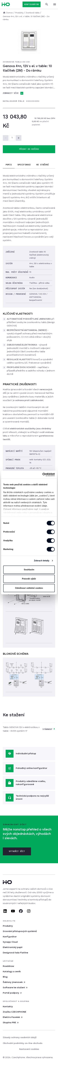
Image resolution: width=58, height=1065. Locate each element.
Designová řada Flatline (15, 953)
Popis (9, 164)
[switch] (51, 532)
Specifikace (24, 164)
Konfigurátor (10, 937)
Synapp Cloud (10, 942)
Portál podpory (11, 993)
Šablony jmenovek (13, 982)
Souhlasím (29, 569)
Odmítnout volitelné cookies (29, 588)
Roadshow (8, 966)
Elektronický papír (13, 947)
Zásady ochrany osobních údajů (19, 1037)
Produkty (8, 926)
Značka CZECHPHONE (14, 1012)
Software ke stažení (14, 988)
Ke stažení (42, 164)
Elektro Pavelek (11, 1017)
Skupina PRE (9, 1023)
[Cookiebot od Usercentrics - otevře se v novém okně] (42, 474)
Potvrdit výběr (29, 578)
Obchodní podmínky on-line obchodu (22, 1043)
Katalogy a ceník (12, 972)
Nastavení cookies (29, 1049)
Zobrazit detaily (41, 560)
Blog (5, 977)
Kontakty (8, 1007)
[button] (18, 138)
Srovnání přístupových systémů (20, 931)
